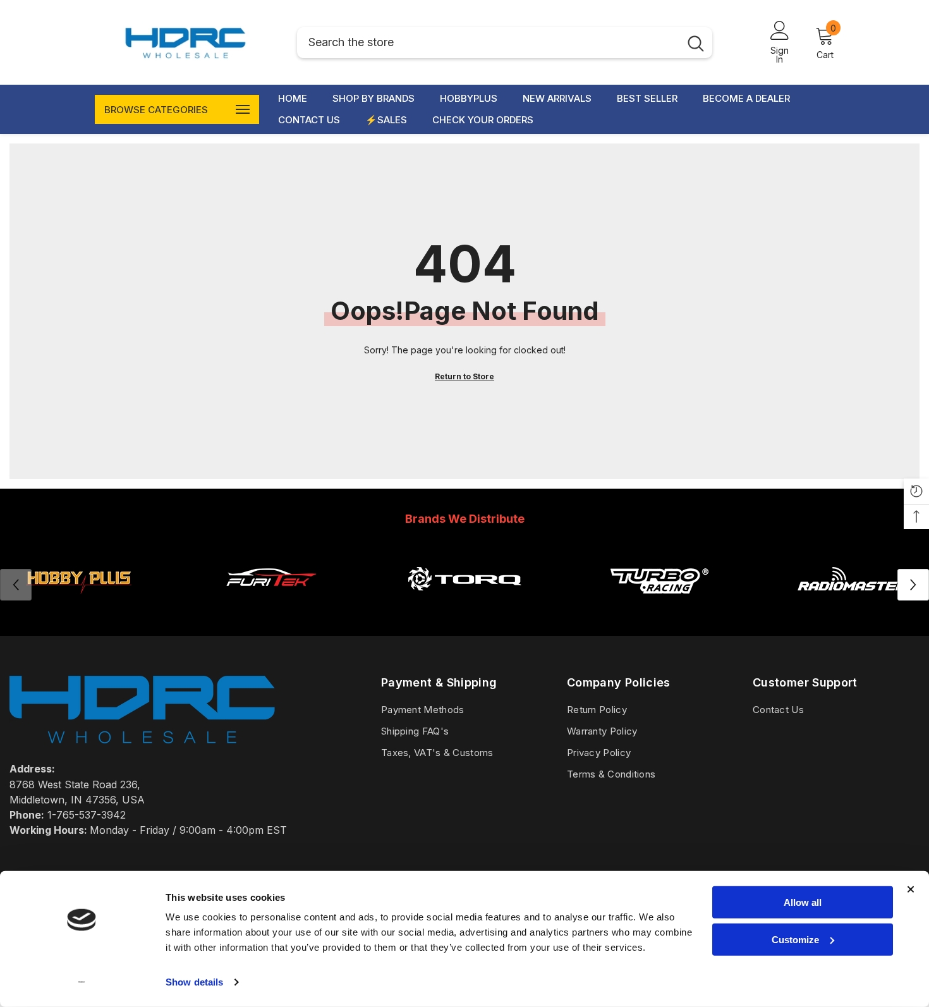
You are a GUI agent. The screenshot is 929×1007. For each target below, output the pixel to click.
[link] (271, 578)
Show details (194, 982)
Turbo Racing (658, 609)
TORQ (464, 609)
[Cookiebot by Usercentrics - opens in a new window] (82, 982)
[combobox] (488, 42)
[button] (913, 585)
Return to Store (464, 376)
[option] (271, 584)
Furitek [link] (271, 609)
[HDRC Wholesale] (464, 578)
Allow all (803, 902)
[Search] (504, 42)
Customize (795, 939)
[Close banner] (911, 889)
